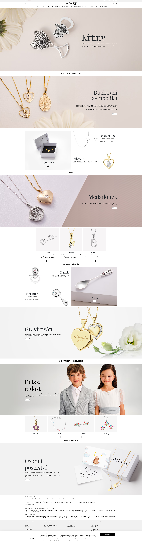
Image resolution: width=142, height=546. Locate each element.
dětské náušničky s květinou (38, 511)
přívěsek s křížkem (39, 502)
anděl (106, 516)
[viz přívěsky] (36, 437)
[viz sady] (106, 437)
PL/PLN (116, 0)
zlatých (42, 510)
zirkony (45, 517)
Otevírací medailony (28, 506)
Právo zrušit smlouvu (28, 529)
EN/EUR (113, 0)
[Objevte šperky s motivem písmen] (94, 261)
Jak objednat (27, 525)
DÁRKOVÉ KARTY (93, 6)
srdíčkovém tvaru (82, 501)
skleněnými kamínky (56, 517)
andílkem (98, 501)
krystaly (42, 517)
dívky (26, 517)
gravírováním (34, 508)
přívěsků (55, 510)
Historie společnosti (94, 525)
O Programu (69, 525)
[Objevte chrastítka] (26, 302)
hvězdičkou (47, 511)
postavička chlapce (111, 516)
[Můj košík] (116, 3)
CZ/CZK (110, 0)
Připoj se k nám (93, 526)
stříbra (67, 502)
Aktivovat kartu (46, 526)
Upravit (107, 537)
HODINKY (71, 6)
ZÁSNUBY (47, 6)
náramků (60, 510)
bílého (94, 506)
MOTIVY (61, 6)
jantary (49, 517)
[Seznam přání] (113, 3)
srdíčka (81, 510)
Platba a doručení (28, 523)
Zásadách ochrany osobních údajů (74, 540)
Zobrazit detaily (43, 543)
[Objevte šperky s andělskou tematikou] (71, 261)
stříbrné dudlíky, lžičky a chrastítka (50, 516)
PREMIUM (66, 6)
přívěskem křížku (76, 510)
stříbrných (49, 510)
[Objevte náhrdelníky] (114, 144)
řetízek (70, 510)
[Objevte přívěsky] (74, 165)
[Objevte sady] (48, 166)
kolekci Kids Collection (106, 510)
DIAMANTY (42, 6)
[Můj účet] (110, 3)
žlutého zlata (98, 506)
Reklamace (27, 530)
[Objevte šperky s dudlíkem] (67, 279)
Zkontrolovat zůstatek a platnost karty (50, 525)
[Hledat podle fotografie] (38, 4)
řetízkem (63, 502)
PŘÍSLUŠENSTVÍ (85, 6)
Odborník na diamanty (94, 529)
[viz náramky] (59, 437)
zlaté (40, 516)
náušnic (52, 510)
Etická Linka (93, 530)
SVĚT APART (104, 6)
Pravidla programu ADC (71, 526)
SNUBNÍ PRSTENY (54, 6)
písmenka (87, 510)
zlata (70, 502)
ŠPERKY (36, 6)
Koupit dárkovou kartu (48, 523)
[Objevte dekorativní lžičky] (94, 301)
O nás (92, 523)
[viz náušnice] (82, 437)
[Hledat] (25, 3)
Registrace (69, 523)
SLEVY (99, 6)
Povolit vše (107, 534)
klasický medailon (48, 501)
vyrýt (68, 517)
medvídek (102, 516)
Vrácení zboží (27, 526)
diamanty (29, 508)
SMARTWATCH (77, 6)
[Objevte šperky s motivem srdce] (47, 261)
